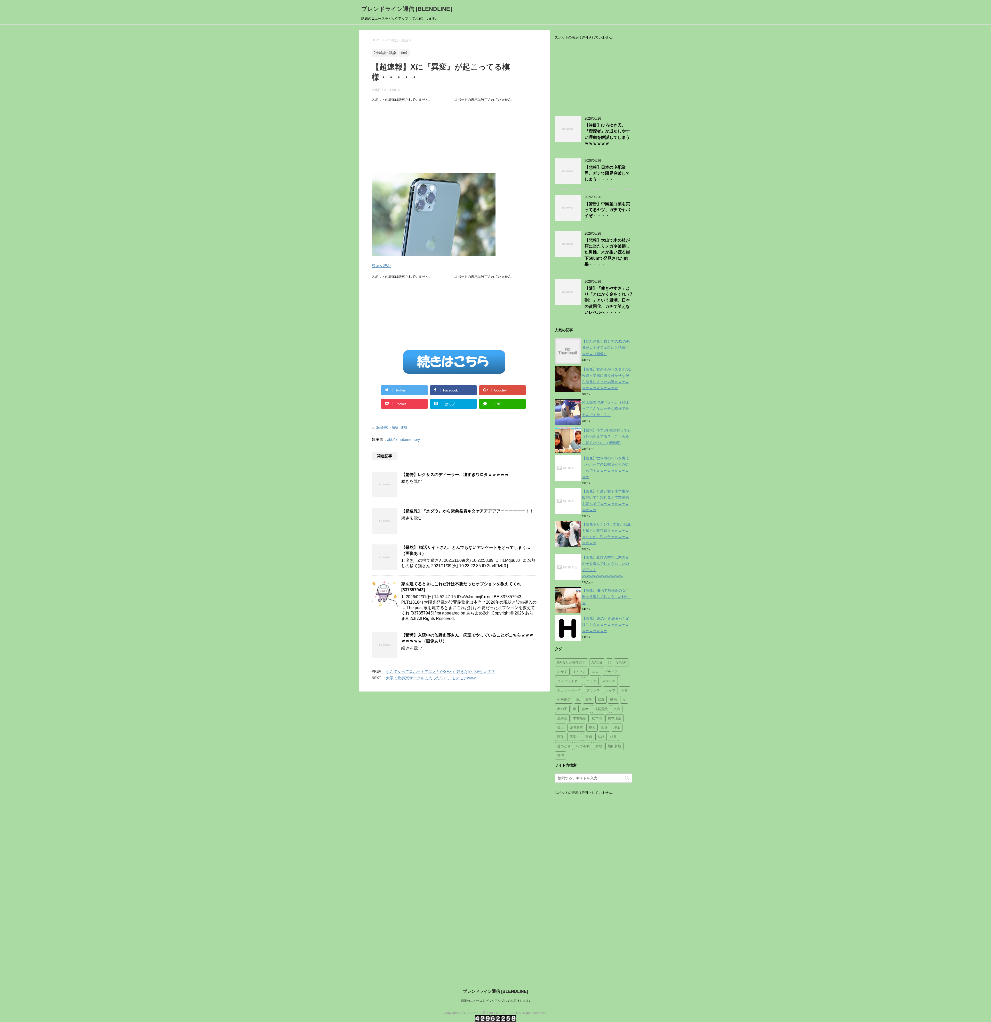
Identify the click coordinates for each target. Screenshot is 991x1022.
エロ (595, 672)
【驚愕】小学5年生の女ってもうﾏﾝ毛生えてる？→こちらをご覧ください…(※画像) (606, 436)
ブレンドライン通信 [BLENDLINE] (406, 9)
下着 (624, 690)
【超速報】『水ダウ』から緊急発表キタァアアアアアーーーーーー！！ (467, 511)
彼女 (585, 709)
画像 (560, 737)
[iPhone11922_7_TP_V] (434, 252)
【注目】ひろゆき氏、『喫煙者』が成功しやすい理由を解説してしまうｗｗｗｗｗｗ (607, 134)
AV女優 (597, 662)
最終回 (562, 718)
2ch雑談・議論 (387, 427)
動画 (613, 700)
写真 (601, 700)
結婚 (601, 737)
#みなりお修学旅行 (571, 662)
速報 (404, 427)
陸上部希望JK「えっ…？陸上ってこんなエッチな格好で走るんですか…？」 (605, 408)
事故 (588, 700)
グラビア (611, 672)
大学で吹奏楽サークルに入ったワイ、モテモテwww (431, 678)
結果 (613, 737)
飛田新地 (614, 746)
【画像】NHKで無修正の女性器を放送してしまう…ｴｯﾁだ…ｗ (606, 596)
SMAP (621, 662)
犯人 (592, 727)
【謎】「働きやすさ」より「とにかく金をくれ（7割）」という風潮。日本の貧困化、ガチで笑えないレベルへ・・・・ (608, 300)
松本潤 (597, 718)
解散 (598, 746)
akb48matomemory (403, 439)
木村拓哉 (579, 718)
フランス (593, 690)
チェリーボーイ (569, 690)
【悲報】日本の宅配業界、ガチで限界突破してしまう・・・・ (607, 173)
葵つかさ (564, 746)
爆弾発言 (576, 727)
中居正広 (564, 700)
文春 (616, 709)
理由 (616, 727)
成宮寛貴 (601, 709)
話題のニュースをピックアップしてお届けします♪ (495, 1001)
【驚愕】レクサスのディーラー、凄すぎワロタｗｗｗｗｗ (455, 474)
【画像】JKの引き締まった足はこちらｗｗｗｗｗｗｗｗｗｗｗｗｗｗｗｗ (605, 624)
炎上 (560, 727)
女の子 (562, 709)
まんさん (579, 672)
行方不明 (583, 746)
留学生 (575, 737)
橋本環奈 (614, 718)
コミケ (591, 681)
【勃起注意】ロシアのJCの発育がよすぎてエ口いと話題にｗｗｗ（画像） (606, 347)
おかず (562, 672)
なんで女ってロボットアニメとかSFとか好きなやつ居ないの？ (440, 671)
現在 (604, 727)
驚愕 (560, 755)
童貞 (588, 737)
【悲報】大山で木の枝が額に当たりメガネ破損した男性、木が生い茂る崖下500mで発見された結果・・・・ (607, 252)
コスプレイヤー (569, 681)
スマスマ (609, 681)
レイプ (610, 690)
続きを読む (381, 266)
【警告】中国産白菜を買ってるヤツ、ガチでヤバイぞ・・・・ (607, 210)
